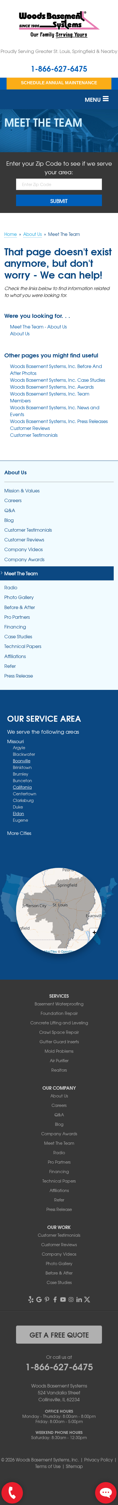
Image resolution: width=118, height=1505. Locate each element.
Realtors (59, 1070)
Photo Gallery (19, 597)
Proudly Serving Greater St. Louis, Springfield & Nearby (59, 51)
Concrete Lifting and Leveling (59, 1022)
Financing (15, 626)
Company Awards (24, 559)
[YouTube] (63, 1299)
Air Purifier (59, 1060)
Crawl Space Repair (59, 1032)
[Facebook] (55, 1299)
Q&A (9, 510)
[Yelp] (30, 1299)
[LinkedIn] (79, 1299)
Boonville (21, 761)
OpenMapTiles (47, 951)
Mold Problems (59, 1051)
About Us (20, 333)
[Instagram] (71, 1299)
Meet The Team (21, 573)
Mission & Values (22, 490)
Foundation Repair (59, 1013)
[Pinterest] (47, 1299)
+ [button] (94, 932)
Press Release (18, 675)
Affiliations (15, 656)
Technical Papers (22, 646)
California (22, 787)
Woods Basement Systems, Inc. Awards (52, 386)
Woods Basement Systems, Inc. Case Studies (57, 379)
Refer (10, 666)
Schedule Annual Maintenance (59, 82)
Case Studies (18, 636)
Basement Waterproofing (59, 1004)
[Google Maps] (39, 1299)
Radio (10, 587)
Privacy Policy (98, 1460)
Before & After (19, 607)
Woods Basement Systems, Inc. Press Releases (59, 421)
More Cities (19, 832)
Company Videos (23, 549)
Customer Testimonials (34, 434)
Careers (12, 500)
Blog (9, 520)
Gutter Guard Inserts (59, 1041)
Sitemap (74, 1466)
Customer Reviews (30, 427)
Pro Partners (17, 617)
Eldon (18, 813)
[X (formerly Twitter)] (87, 1299)
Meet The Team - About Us (38, 326)
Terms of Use (48, 1466)
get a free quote (59, 1334)
